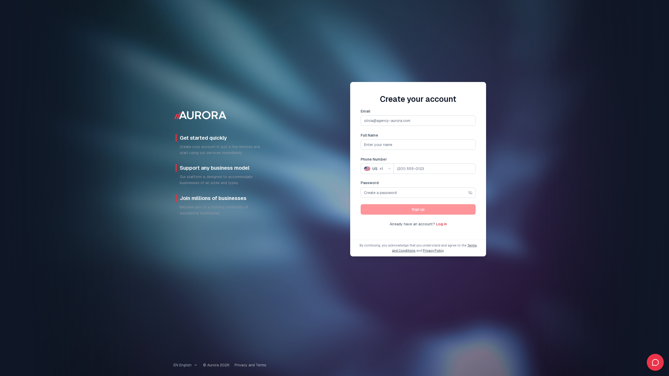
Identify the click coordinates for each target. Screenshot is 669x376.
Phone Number (374, 159)
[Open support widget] (655, 362)
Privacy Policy (433, 250)
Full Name (369, 135)
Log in (441, 224)
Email (365, 111)
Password (370, 183)
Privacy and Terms (250, 365)
